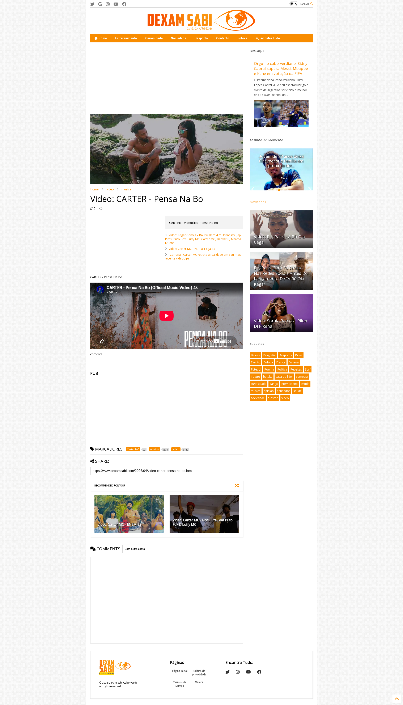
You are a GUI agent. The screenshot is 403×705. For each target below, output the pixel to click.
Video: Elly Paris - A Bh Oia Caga (279, 239)
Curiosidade (154, 38)
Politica (282, 369)
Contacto (222, 38)
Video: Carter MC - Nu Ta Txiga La (192, 249)
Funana (294, 362)
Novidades (258, 202)
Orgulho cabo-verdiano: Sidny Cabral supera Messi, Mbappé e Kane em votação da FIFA (281, 68)
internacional (289, 384)
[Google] (100, 4)
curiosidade (258, 384)
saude (297, 391)
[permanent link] (100, 208)
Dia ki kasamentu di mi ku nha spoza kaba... (281, 163)
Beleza (255, 355)
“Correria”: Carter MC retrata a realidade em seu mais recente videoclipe (203, 256)
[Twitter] (92, 4)
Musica (199, 682)
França (280, 362)
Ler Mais (281, 178)
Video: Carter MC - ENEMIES (119, 524)
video (110, 189)
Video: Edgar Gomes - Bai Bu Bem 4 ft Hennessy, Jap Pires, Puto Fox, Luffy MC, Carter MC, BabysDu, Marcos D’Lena (203, 239)
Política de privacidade (199, 672)
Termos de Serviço (179, 684)
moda (305, 384)
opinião (269, 391)
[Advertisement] (166, 78)
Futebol (256, 369)
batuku (267, 377)
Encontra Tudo (269, 38)
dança (274, 384)
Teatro (255, 377)
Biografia (269, 355)
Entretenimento (126, 38)
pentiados (283, 391)
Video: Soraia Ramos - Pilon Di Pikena (280, 323)
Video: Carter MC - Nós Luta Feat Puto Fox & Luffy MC (203, 522)
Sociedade (178, 38)
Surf (307, 369)
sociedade (258, 398)
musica (126, 189)
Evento (255, 362)
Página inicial (179, 671)
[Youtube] (116, 4)
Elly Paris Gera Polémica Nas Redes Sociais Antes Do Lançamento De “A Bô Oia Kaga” (281, 276)
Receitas (296, 369)
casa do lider (284, 377)
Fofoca (242, 38)
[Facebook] (124, 4)
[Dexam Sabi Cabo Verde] (201, 28)
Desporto (201, 38)
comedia (302, 377)
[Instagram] (108, 4)
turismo (273, 398)
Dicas (298, 355)
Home (102, 38)
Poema (269, 369)
